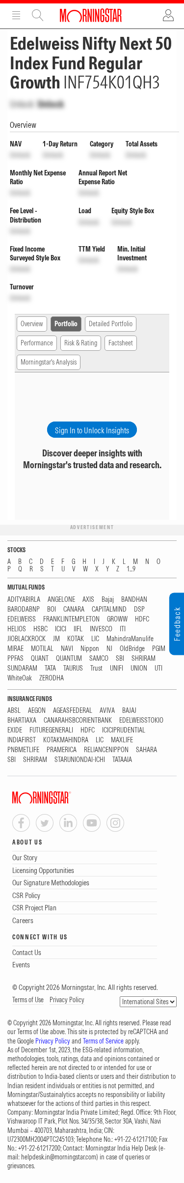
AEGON (37, 710)
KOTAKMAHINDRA (65, 740)
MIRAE (15, 648)
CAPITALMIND (109, 609)
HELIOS (16, 629)
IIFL (78, 629)
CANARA (73, 609)
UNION (139, 668)
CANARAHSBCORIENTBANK (78, 720)
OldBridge (132, 648)
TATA (50, 668)
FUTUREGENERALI (51, 730)
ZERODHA (51, 678)
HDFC (142, 619)
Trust (96, 668)
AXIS (88, 599)
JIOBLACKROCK (26, 639)
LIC (95, 639)
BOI (51, 609)
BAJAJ (129, 710)
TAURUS (73, 668)
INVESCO (101, 629)
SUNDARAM (22, 668)
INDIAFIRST (21, 740)
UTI (158, 668)
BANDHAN (134, 599)
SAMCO (98, 658)
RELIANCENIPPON (106, 750)
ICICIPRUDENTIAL (123, 730)
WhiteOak (19, 678)
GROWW (117, 619)
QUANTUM (69, 658)
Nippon (89, 648)
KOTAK (75, 639)
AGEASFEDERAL (72, 710)
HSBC (40, 629)
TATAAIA (122, 759)
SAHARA (146, 750)
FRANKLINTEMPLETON (71, 619)
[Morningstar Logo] (91, 15)
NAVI (67, 648)
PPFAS (15, 658)
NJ (109, 648)
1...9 (131, 569)
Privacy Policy (67, 999)
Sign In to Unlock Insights (92, 430)
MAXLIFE (122, 740)
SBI (120, 658)
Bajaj (108, 599)
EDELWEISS (21, 619)
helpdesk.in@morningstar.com (58, 1157)
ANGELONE (61, 599)
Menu (16, 15)
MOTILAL (42, 648)
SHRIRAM (143, 658)
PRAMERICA (62, 750)
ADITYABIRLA (23, 599)
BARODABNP (23, 609)
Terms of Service (103, 1041)
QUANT (40, 658)
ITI (123, 629)
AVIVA (107, 710)
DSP (139, 609)
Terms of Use (28, 999)
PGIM (158, 648)
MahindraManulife (130, 639)
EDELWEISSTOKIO (141, 720)
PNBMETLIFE (23, 750)
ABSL (14, 710)
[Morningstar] (61, 797)
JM (56, 639)
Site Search (38, 15)
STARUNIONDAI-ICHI (79, 759)
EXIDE (14, 730)
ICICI (60, 629)
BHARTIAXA (21, 720)
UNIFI (116, 668)
